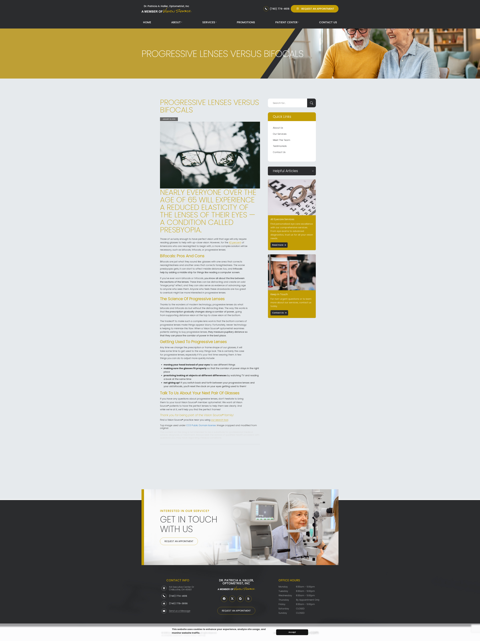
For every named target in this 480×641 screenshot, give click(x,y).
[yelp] (248, 599)
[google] (240, 599)
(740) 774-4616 (178, 595)
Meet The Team (281, 140)
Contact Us (328, 22)
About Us (278, 127)
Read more (277, 245)
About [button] (176, 22)
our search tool (219, 419)
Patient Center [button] (286, 22)
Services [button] (208, 22)
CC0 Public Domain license (201, 425)
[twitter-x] (232, 599)
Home (147, 22)
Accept (292, 632)
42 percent (235, 242)
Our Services (279, 133)
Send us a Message (179, 611)
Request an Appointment (178, 541)
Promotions (246, 22)
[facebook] (224, 599)
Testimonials (280, 146)
